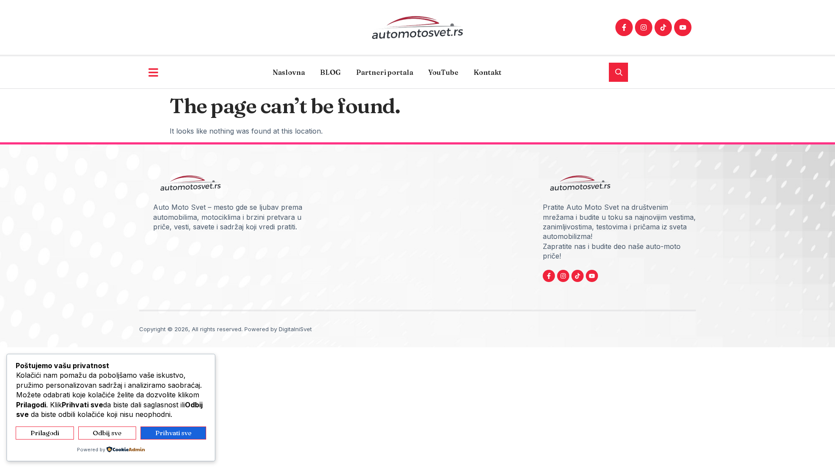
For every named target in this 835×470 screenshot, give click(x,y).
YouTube (443, 72)
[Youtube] (682, 27)
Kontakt (487, 72)
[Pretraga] (618, 72)
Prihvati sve (173, 433)
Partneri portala (384, 72)
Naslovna (289, 72)
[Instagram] (643, 27)
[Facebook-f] (624, 27)
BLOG (330, 72)
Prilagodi (44, 433)
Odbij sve (107, 433)
